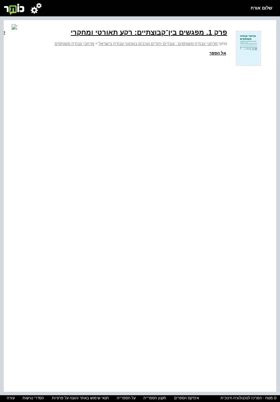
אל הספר (217, 53)
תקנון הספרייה (154, 398)
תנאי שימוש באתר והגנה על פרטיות (80, 398)
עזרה (11, 398)
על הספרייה (126, 398)
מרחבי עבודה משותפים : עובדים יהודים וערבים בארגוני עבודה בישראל (158, 43)
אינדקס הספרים (186, 398)
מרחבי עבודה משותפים (74, 43)
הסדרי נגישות (33, 398)
